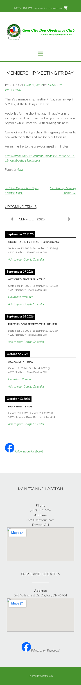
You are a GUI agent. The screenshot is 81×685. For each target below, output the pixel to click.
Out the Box (46, 675)
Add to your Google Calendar (26, 259)
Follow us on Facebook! (28, 451)
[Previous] (12, 219)
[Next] (69, 219)
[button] (40, 54)
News (20, 169)
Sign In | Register (23, 8)
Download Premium (20, 297)
